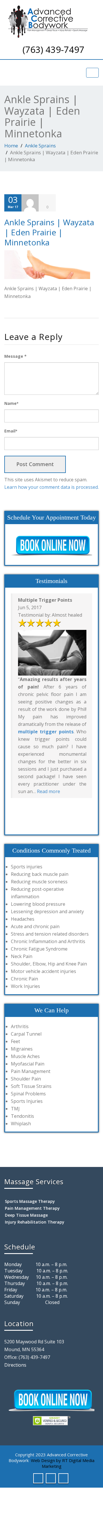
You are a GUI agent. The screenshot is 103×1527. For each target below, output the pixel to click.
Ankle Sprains (40, 145)
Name (11, 403)
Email (10, 431)
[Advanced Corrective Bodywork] (51, 21)
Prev (15, 821)
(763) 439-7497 (53, 49)
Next (87, 821)
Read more (48, 791)
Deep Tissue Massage (26, 1215)
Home (11, 145)
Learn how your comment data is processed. (51, 487)
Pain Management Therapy (32, 1208)
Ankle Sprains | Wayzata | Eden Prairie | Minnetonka (49, 232)
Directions (15, 1365)
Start (49, 810)
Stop (54, 810)
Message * (15, 356)
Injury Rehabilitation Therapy (34, 1222)
